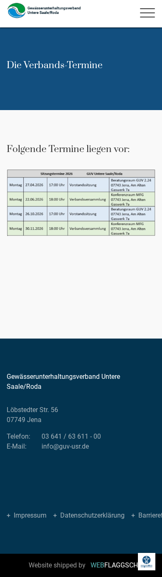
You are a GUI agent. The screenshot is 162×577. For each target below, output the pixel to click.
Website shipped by (88, 565)
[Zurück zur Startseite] (40, 13)
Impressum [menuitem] (30, 515)
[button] (146, 13)
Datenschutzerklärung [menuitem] (92, 515)
